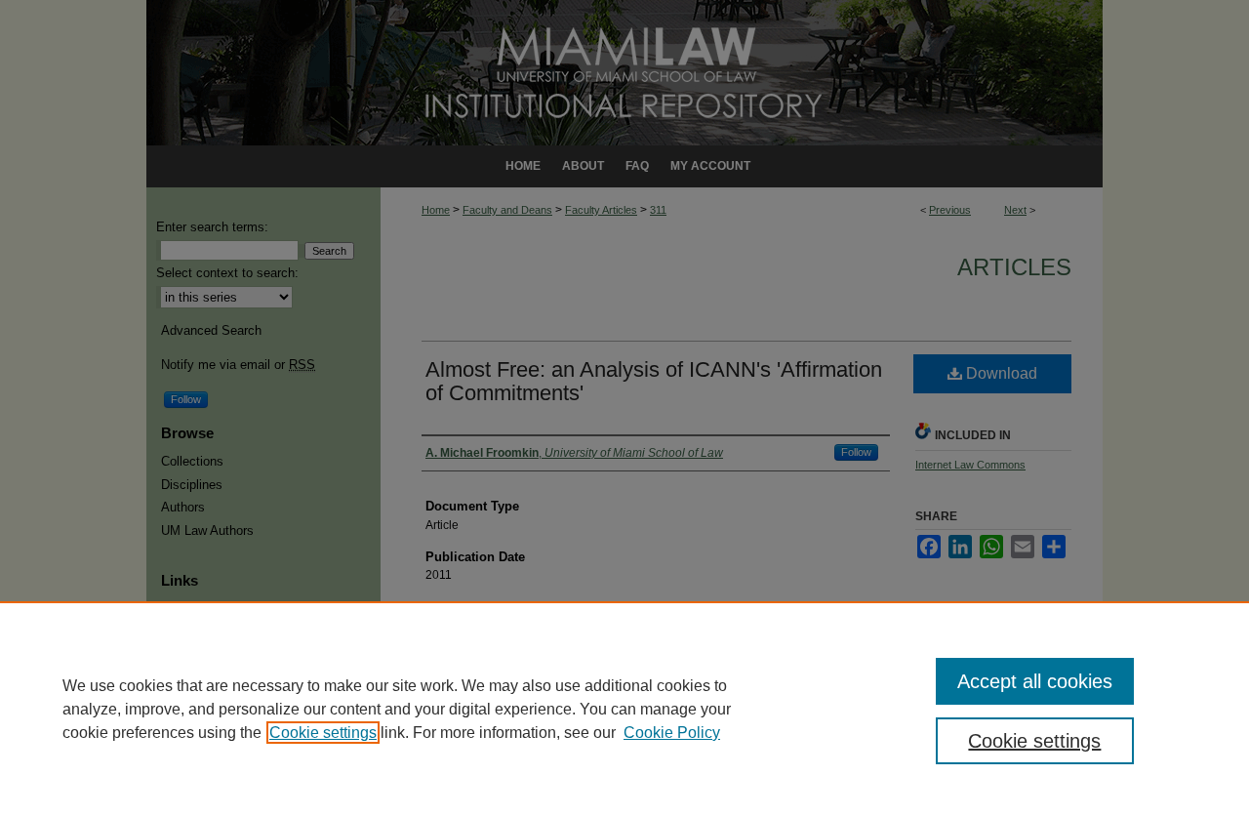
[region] (624, 708)
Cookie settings (323, 732)
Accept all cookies (1034, 681)
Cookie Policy (672, 732)
